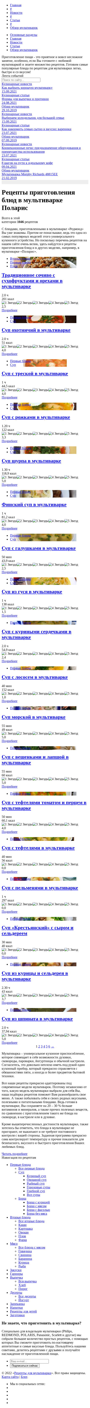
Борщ (22, 1198)
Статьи (15, 20)
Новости (16, 12)
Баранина (25, 1258)
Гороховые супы (38, 1187)
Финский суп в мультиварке (34, 504)
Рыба (22, 1266)
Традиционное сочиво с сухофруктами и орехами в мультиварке (32, 280)
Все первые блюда (31, 1168)
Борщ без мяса (37, 1213)
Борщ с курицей (38, 1202)
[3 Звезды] (41, 303)
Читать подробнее (14, 1154)
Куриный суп (36, 1176)
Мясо (14, 1243)
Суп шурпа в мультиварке (31, 460)
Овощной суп (36, 1179)
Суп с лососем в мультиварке (35, 677)
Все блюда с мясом (31, 1247)
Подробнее (9, 310)
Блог (24, 1377)
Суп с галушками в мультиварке (39, 548)
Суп (13, 321)
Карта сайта (10, 1377)
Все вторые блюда (31, 1221)
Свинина (24, 1255)
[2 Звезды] (25, 303)
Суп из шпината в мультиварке (37, 1018)
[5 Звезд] (71, 303)
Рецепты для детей (23, 1311)
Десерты (16, 1292)
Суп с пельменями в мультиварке (40, 887)
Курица (23, 1262)
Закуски (16, 1270)
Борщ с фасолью (38, 1210)
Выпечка (16, 1277)
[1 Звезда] (9, 303)
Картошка (25, 1228)
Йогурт (23, 1300)
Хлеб (22, 1285)
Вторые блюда (20, 258)
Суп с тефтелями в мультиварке (38, 847)
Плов (14, 266)
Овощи (23, 1232)
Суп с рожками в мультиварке (36, 417)
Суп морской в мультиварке (34, 717)
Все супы (33, 1195)
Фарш (22, 1240)
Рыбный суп (36, 1183)
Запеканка (17, 1304)
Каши (22, 1225)
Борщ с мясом (36, 1206)
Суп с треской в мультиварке (35, 373)
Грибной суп (36, 1191)
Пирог (23, 1289)
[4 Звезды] (56, 303)
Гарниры (16, 1274)
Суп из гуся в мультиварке (32, 591)
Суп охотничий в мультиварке (36, 330)
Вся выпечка (27, 1281)
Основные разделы (23, 35)
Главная (15, 5)
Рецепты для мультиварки (32, 1373)
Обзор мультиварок (24, 27)
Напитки (16, 1307)
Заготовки (17, 1315)
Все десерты (27, 1296)
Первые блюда (20, 262)
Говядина (25, 1251)
